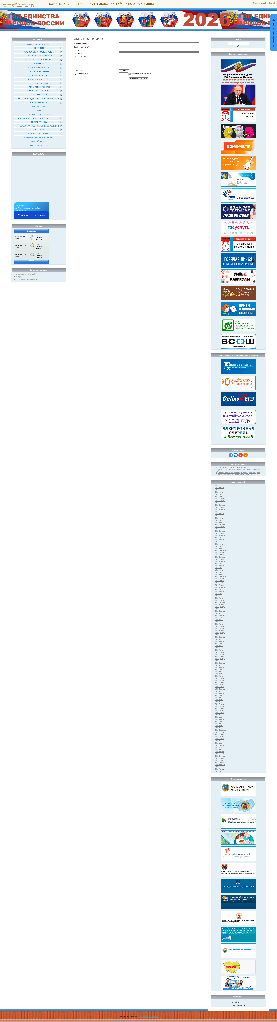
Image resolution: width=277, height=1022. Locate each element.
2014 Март (219, 485)
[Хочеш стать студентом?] (238, 416)
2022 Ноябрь (219, 682)
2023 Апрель (219, 693)
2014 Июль (219, 494)
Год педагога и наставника (25, 279)
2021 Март (219, 639)
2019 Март (219, 589)
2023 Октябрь (220, 706)
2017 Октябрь (220, 552)
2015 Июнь (219, 518)
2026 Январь (219, 762)
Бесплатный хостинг (146, 1017)
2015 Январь (219, 507)
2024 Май (218, 721)
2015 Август (219, 522)
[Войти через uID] (231, 455)
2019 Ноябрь (219, 604)
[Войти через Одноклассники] (245, 455)
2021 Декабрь (220, 659)
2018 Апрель (219, 565)
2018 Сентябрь (220, 576)
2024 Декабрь (220, 736)
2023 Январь (219, 687)
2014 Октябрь (220, 501)
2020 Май (218, 617)
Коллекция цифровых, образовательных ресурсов (234, 474)
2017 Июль (219, 546)
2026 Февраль (220, 765)
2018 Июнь (219, 570)
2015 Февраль (220, 509)
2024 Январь (219, 713)
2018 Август (219, 574)
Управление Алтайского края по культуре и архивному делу (238, 473)
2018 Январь (219, 559)
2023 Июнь (219, 697)
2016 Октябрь (220, 527)
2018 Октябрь (220, 578)
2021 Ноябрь (219, 656)
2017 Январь (219, 533)
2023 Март (219, 691)
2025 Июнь (219, 749)
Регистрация (17, 6)
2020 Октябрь (220, 628)
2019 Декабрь (220, 607)
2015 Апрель (219, 514)
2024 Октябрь (220, 732)
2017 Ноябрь (219, 555)
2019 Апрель (219, 591)
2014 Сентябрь (220, 498)
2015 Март (219, 511)
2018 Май (218, 568)
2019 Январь (219, 585)
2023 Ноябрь (219, 708)
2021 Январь (219, 635)
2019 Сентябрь (220, 600)
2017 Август (219, 548)
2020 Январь (219, 609)
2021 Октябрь (220, 654)
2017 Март (219, 537)
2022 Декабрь (220, 684)
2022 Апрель (219, 667)
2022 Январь (219, 661)
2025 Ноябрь (219, 758)
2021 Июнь (219, 646)
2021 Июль (219, 648)
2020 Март (219, 613)
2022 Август (219, 676)
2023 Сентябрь (220, 704)
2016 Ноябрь (219, 529)
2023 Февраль (220, 689)
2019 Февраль (220, 587)
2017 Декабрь (220, 557)
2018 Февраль (220, 561)
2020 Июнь (219, 620)
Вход (26, 6)
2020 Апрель (219, 615)
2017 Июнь (219, 544)
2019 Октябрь (220, 602)
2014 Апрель (219, 488)
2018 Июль (219, 572)
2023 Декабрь (220, 710)
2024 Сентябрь (220, 730)
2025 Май (218, 747)
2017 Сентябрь (220, 550)
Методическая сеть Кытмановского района (231, 467)
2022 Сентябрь (220, 678)
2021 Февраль (220, 637)
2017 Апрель (219, 539)
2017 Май (218, 542)
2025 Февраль (220, 741)
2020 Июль (219, 622)
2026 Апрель (219, 769)
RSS (32, 6)
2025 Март (219, 743)
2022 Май (218, 669)
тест (17, 277)
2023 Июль (219, 700)
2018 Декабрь (220, 583)
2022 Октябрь (220, 680)
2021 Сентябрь (220, 652)
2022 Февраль (220, 663)
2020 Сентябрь (220, 626)
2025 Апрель (219, 745)
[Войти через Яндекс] (240, 455)
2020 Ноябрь (219, 630)
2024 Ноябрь (219, 734)
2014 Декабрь (220, 505)
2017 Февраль (220, 535)
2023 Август (219, 702)
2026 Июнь (219, 771)
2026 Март (219, 767)
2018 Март (219, 563)
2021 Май (218, 643)
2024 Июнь (219, 723)
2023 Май (218, 695)
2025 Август (219, 752)
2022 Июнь (219, 671)
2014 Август (219, 496)
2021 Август (219, 650)
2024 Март (219, 717)
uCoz (156, 1017)
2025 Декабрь (220, 760)
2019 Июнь (219, 596)
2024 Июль (219, 726)
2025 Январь (219, 739)
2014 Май (218, 490)
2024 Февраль (220, 715)
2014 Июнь (219, 492)
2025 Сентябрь (220, 754)
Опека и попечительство (25, 274)
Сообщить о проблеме (31, 215)
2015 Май (218, 516)
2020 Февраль (220, 611)
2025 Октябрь (220, 756)
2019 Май (218, 594)
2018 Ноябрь (219, 581)
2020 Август (219, 624)
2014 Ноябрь (219, 503)
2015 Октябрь (220, 524)
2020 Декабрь (220, 633)
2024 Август (219, 728)
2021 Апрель (219, 641)
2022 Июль (219, 674)
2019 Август (219, 598)
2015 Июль (219, 520)
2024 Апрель (219, 719)
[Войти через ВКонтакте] (236, 455)
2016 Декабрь (220, 531)
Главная (6, 6)
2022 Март (219, 665)
